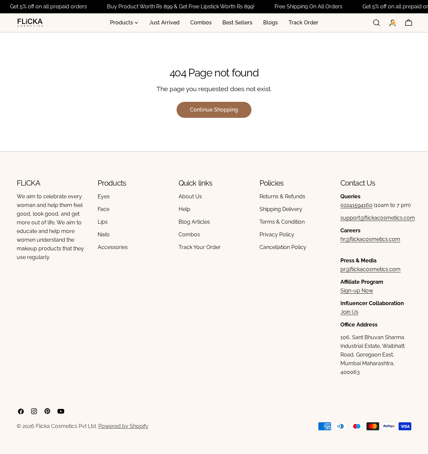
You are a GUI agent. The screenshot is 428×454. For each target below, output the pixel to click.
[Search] (376, 22)
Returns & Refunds (282, 196)
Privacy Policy (276, 234)
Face (103, 209)
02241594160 (356, 205)
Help (184, 209)
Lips (103, 222)
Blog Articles (194, 222)
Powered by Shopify (123, 426)
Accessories (113, 247)
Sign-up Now (356, 290)
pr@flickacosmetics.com (370, 269)
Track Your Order (200, 247)
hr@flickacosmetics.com (370, 239)
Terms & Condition (282, 222)
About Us (190, 196)
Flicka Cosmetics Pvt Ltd (66, 426)
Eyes (104, 196)
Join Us (349, 312)
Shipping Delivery (280, 209)
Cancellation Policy (282, 247)
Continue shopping (214, 109)
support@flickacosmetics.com (377, 218)
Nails (104, 234)
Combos (189, 234)
